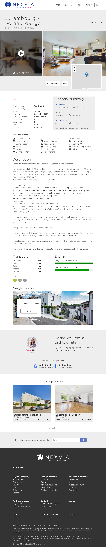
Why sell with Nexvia (49, 485)
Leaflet (85, 88)
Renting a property (21, 501)
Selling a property (49, 476)
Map (65, 83)
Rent (79, 4)
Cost (15, 487)
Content (44, 501)
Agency (72, 501)
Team (15, 514)
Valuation (16, 485)
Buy (65, 4)
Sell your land (46, 487)
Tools (57, 4)
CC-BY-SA (95, 88)
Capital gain (45, 482)
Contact (88, 4)
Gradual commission (49, 490)
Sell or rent (17, 490)
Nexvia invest (74, 479)
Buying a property (21, 476)
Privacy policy (46, 517)
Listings (16, 492)
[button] (86, 74)
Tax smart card (47, 506)
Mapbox (99, 88)
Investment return (76, 485)
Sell (71, 4)
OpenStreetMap (90, 88)
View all (52, 428)
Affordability (18, 479)
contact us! (70, 350)
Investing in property (78, 476)
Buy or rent (17, 482)
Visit (29, 311)
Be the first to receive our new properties (32, 440)
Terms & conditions (49, 514)
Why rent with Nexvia (21, 506)
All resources (18, 467)
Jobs (14, 517)
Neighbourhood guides (50, 503)
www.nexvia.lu (17, 533)
